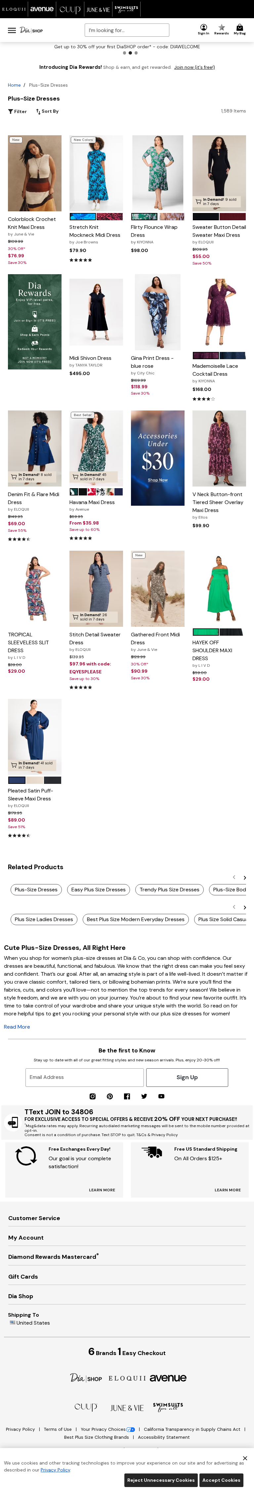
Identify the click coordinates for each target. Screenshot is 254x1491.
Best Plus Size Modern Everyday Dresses (136, 919)
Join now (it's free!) (194, 67)
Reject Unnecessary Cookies (161, 1480)
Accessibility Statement (164, 1437)
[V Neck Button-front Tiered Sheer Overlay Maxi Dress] (219, 448)
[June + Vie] (127, 1407)
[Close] (245, 1457)
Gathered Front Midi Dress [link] (155, 641)
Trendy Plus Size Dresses (169, 889)
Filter (20, 111)
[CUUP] (86, 1407)
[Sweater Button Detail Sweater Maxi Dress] (219, 173)
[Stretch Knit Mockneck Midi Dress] (96, 173)
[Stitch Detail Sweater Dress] (96, 589)
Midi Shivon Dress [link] (90, 361)
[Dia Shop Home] (31, 30)
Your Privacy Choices (103, 1429)
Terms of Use (58, 1429)
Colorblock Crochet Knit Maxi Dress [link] (32, 226)
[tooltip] (14, 9)
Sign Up (187, 1077)
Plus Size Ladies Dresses (44, 919)
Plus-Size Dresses (36, 889)
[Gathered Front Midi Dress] (158, 589)
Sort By (50, 111)
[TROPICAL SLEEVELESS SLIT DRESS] (35, 588)
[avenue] (168, 1377)
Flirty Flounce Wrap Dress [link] (154, 234)
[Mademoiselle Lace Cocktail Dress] (219, 312)
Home (14, 85)
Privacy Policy (21, 1429)
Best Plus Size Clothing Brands (97, 1437)
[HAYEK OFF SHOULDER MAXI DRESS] (219, 588)
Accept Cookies (221, 1480)
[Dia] (86, 1377)
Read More (17, 1026)
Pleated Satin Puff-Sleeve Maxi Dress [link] (30, 797)
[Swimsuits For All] (168, 1407)
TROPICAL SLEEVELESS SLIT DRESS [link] (28, 645)
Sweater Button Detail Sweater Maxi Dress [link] (219, 234)
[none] (35, 173)
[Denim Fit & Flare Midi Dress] (35, 448)
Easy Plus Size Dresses (98, 889)
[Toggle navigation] (12, 30)
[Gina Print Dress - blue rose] (158, 312)
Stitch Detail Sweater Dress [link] (95, 641)
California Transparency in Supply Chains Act (193, 1429)
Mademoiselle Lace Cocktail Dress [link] (215, 373)
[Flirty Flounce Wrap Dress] (157, 173)
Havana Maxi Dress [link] (92, 505)
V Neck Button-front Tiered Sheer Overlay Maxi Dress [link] (217, 505)
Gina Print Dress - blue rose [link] (152, 365)
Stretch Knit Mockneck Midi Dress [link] (94, 234)
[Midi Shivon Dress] (96, 312)
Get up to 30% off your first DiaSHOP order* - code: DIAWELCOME (127, 47)
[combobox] (127, 30)
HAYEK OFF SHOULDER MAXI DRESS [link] (212, 653)
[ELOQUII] (127, 1377)
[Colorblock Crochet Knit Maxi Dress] (35, 173)
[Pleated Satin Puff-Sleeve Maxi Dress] (35, 737)
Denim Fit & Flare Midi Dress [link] (33, 501)
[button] (203, 29)
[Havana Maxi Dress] (96, 448)
